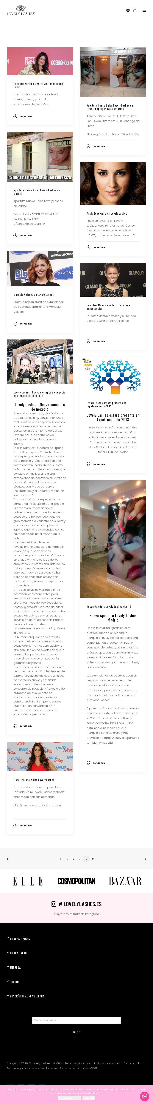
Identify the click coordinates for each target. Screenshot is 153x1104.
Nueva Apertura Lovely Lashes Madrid (109, 606)
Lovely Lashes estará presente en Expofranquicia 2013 (107, 404)
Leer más (89, 1098)
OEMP (93, 1068)
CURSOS (15, 982)
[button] (144, 10)
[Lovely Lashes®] (21, 10)
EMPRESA (15, 967)
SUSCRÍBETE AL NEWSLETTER (27, 996)
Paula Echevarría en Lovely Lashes (107, 213)
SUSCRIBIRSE (76, 1032)
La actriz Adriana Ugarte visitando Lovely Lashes (38, 85)
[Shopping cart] (133, 10)
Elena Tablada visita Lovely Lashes (33, 780)
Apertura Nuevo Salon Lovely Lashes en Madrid (36, 192)
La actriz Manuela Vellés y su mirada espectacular (108, 306)
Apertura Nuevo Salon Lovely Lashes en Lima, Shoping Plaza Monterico (110, 107)
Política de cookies (107, 1063)
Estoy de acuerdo (69, 1098)
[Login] (126, 10)
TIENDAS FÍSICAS (20, 939)
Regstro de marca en (74, 1068)
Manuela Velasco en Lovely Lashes (33, 294)
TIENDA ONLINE (18, 953)
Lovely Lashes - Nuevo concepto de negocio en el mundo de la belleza (39, 394)
